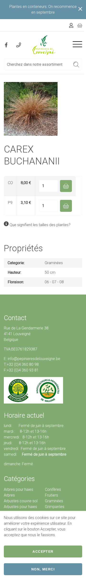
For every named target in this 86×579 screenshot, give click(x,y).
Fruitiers (51, 495)
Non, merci (43, 569)
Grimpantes (54, 506)
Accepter (42, 551)
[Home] (43, 45)
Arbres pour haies (18, 489)
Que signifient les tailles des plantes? (40, 225)
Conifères (53, 489)
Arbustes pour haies (20, 506)
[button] (76, 65)
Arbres (9, 495)
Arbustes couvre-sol (21, 501)
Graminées (54, 263)
